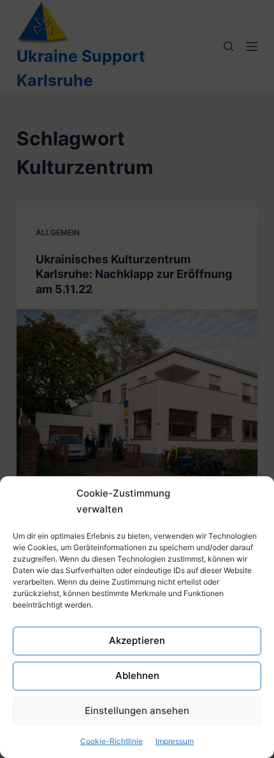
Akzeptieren (137, 640)
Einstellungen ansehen (137, 710)
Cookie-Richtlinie (111, 741)
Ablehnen (137, 675)
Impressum (174, 741)
